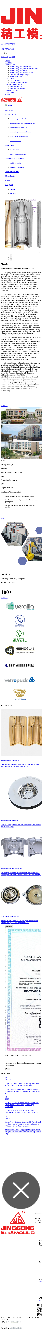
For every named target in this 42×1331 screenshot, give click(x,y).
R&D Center (10, 145)
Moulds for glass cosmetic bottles (21, 72)
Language (9, 185)
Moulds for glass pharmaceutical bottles (24, 69)
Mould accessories (16, 76)
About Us (9, 110)
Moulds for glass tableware (19, 71)
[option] (23, 224)
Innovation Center (12, 172)
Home (9, 105)
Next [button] (7, 1069)
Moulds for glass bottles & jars (20, 67)
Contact (8, 180)
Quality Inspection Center (19, 82)
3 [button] (11, 259)
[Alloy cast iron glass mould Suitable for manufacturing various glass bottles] (23, 224)
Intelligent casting (16, 86)
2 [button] (11, 257)
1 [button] (11, 255)
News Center (10, 176)
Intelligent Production (17, 88)
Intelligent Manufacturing (15, 158)
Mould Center (10, 114)
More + (4, 406)
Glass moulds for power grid (20, 74)
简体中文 (4, 57)
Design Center (15, 80)
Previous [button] (9, 927)
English (12, 57)
